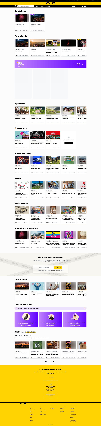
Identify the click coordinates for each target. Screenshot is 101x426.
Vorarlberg (74, 6)
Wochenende (47, 6)
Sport (31, 415)
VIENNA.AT (72, 417)
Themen (31, 421)
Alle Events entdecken (49, 361)
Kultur (31, 417)
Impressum (62, 408)
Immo (85, 0)
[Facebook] (74, 64)
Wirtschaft (31, 414)
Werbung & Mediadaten (64, 406)
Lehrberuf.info (72, 415)
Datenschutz (62, 412)
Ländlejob (72, 411)
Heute (37, 6)
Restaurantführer (43, 409)
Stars (31, 418)
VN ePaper (98, 0)
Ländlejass (52, 408)
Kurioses (31, 420)
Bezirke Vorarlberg (43, 414)
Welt (30, 411)
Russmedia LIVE (73, 421)
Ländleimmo (72, 409)
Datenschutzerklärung (55, 270)
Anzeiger (93, 0)
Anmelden (58, 267)
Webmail (73, 0)
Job (82, 0)
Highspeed (68, 0)
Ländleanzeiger (72, 406)
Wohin (41, 412)
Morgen (41, 6)
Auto (89, 0)
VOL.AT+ (31, 408)
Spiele (51, 406)
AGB (61, 409)
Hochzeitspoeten (73, 414)
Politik (31, 412)
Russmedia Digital (73, 420)
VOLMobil (78, 0)
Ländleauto (72, 408)
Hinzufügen (83, 6)
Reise (41, 411)
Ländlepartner (72, 412)
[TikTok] (82, 64)
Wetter (41, 406)
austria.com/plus (73, 418)
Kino (40, 408)
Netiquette (62, 411)
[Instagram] (78, 64)
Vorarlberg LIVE (32, 409)
